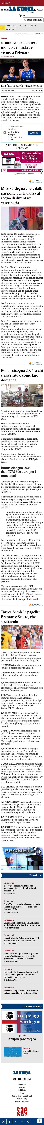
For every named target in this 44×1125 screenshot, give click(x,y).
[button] (22, 858)
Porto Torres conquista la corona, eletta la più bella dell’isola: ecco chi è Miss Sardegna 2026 (21, 324)
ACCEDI (40, 10)
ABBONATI (6, 3)
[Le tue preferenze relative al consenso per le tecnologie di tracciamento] (39, 1120)
